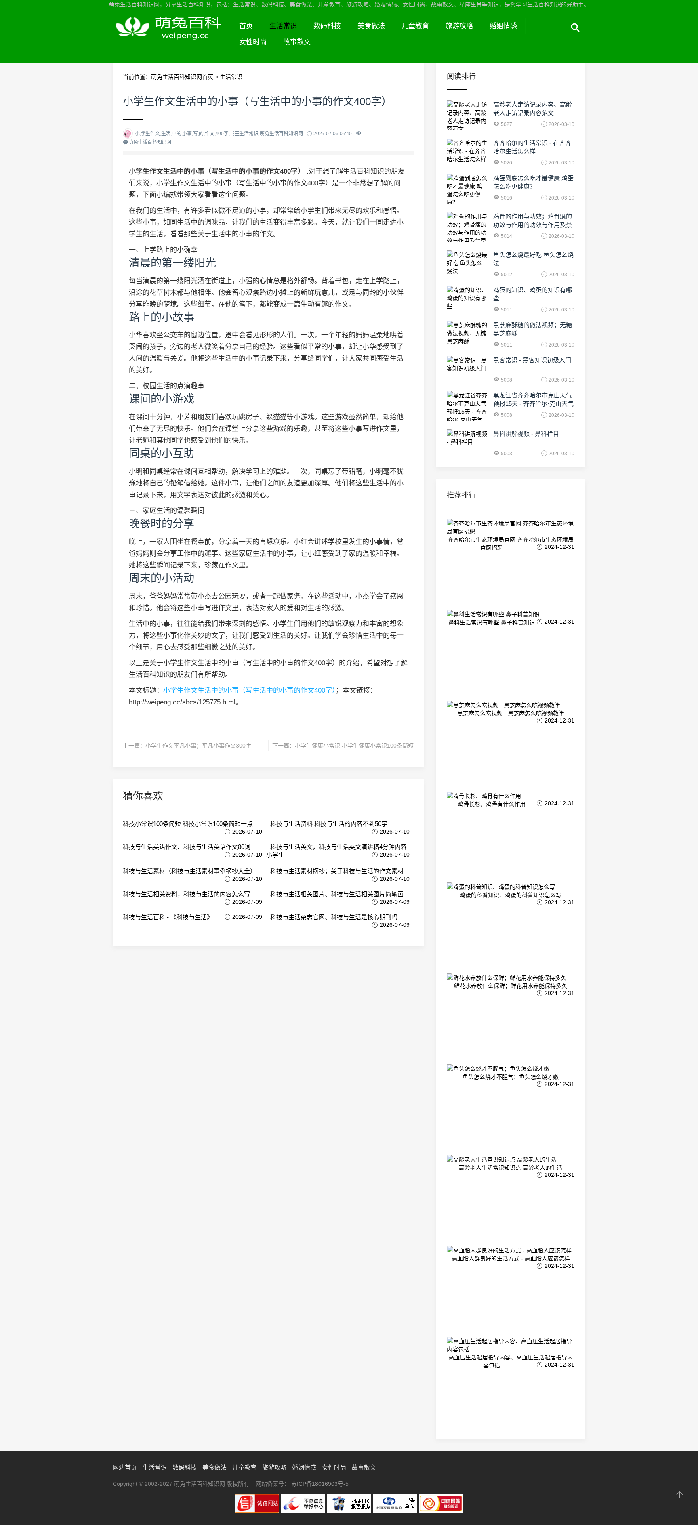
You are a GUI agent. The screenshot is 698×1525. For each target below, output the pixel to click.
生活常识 (283, 26)
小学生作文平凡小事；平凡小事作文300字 (198, 745)
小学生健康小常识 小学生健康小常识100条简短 (354, 745)
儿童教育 (415, 26)
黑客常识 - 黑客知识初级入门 (532, 360)
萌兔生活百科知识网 (172, 35)
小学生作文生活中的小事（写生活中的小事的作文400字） (249, 690)
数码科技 (327, 26)
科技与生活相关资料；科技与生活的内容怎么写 (186, 894)
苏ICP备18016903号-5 (320, 1484)
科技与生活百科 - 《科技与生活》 (168, 917)
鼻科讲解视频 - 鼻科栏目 (526, 433)
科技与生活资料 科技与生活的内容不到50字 (328, 823)
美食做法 (371, 26)
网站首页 (125, 1467)
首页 (246, 26)
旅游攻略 (459, 26)
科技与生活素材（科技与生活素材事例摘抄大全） (189, 871)
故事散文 (297, 42)
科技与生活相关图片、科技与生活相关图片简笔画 (337, 894)
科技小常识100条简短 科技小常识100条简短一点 (188, 823)
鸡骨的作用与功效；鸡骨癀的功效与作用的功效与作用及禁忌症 (532, 225)
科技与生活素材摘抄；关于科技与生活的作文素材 (337, 871)
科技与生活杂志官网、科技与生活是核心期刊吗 (333, 917)
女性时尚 (253, 42)
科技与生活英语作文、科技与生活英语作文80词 (186, 846)
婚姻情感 (503, 26)
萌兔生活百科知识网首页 (182, 77)
